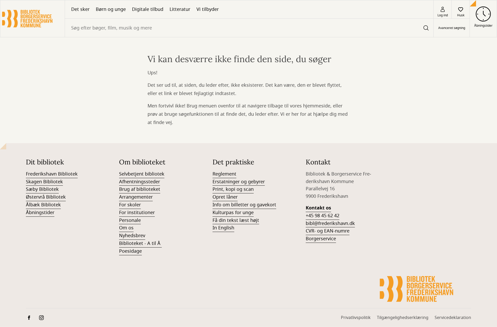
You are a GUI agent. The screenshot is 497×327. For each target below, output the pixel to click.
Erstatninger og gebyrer (239, 181)
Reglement (224, 174)
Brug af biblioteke (138, 189)
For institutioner (137, 212)
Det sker (80, 9)
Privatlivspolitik (356, 318)
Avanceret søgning (451, 28)
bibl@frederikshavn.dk (330, 223)
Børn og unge (111, 9)
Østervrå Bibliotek (46, 197)
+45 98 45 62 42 (322, 215)
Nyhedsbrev (132, 235)
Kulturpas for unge (233, 212)
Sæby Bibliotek (42, 189)
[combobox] (249, 28)
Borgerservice (321, 238)
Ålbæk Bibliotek (43, 204)
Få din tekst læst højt (236, 220)
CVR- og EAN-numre (327, 231)
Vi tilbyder (207, 9)
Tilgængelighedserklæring (402, 318)
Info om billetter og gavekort (244, 204)
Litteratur (180, 9)
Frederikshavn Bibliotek (52, 174)
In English (223, 227)
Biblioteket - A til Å (140, 243)
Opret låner (225, 197)
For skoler (130, 204)
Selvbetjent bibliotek (141, 174)
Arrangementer (136, 197)
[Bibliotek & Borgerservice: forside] (32, 18)
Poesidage (130, 251)
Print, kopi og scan (233, 189)
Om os (126, 227)
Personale (130, 220)
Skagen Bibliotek (44, 181)
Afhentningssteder (139, 181)
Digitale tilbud (147, 9)
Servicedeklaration (453, 318)
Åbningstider (40, 212)
